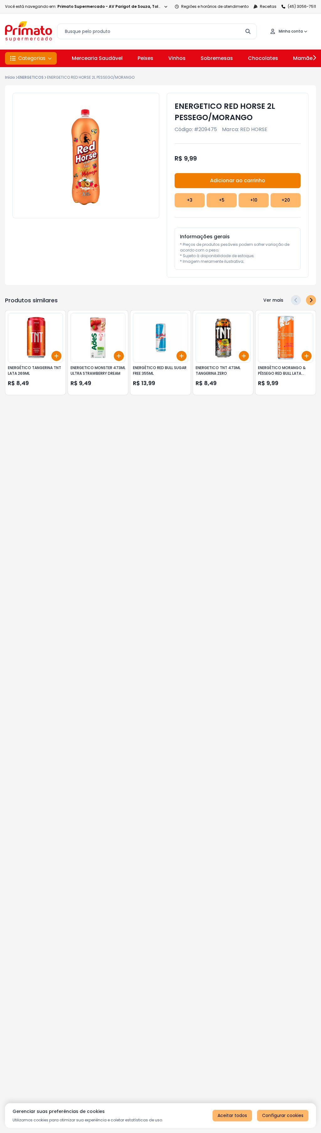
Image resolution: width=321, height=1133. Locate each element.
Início (10, 77)
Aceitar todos (232, 1115)
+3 (189, 200)
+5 (221, 200)
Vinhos (177, 58)
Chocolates (263, 58)
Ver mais (273, 300)
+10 (253, 200)
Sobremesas (217, 58)
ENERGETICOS (31, 77)
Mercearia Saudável (97, 58)
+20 (286, 200)
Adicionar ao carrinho (237, 180)
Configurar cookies (282, 1115)
